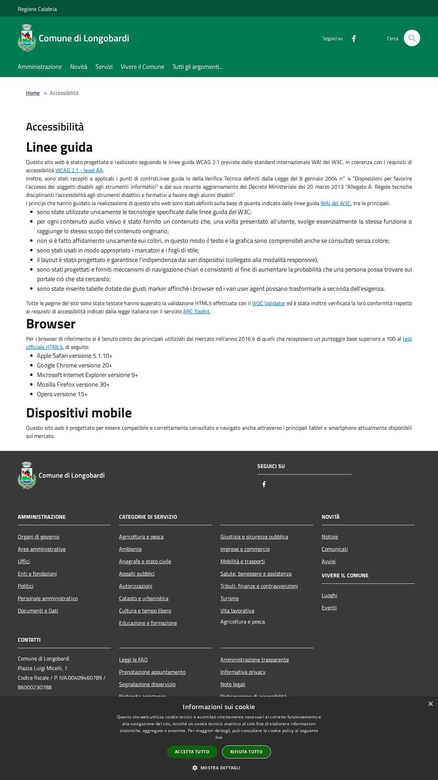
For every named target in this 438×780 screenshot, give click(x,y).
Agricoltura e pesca (141, 536)
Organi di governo (38, 536)
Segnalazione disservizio (147, 684)
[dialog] (219, 738)
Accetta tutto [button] (192, 752)
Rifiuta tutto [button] (246, 752)
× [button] (430, 704)
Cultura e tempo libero (145, 610)
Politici (26, 586)
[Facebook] (351, 37)
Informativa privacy (243, 672)
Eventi (329, 607)
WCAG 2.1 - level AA (79, 170)
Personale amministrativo (48, 598)
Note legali (232, 684)
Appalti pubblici (137, 573)
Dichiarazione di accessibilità (253, 696)
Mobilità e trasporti (242, 561)
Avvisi (329, 561)
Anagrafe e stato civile (145, 561)
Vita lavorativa (237, 610)
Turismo (229, 598)
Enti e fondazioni (37, 573)
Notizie (330, 536)
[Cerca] (412, 38)
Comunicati (335, 549)
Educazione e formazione (148, 623)
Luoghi (329, 595)
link (219, 737)
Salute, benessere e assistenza (256, 573)
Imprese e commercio (245, 549)
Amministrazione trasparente (254, 659)
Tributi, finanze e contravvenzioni (259, 586)
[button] (218, 768)
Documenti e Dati (38, 610)
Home (33, 93)
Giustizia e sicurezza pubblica (254, 536)
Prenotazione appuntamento (152, 672)
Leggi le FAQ (133, 659)
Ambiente (130, 549)
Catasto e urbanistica (143, 598)
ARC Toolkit (196, 311)
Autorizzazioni (135, 586)
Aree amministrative (42, 549)
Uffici (24, 561)
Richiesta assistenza (142, 696)
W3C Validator (268, 303)
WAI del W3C (336, 203)
